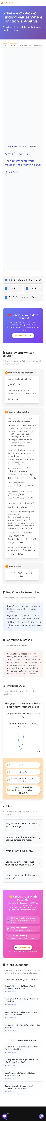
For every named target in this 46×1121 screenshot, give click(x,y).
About (5, 1119)
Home (5, 43)
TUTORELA (8, 3)
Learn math (14, 43)
